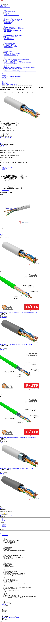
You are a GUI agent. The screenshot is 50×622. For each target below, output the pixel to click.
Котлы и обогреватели (8, 38)
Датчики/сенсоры (7, 26)
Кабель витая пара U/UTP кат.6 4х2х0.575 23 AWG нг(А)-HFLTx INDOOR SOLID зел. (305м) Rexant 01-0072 (18, 312)
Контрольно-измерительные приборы (10, 36)
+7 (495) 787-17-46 (3, 5)
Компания (4, 77)
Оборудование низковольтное (9, 44)
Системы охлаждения (8, 56)
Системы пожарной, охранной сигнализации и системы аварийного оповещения (17, 57)
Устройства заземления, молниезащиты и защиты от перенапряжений (16, 66)
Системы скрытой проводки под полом (10, 60)
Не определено (6, 42)
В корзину (2, 143)
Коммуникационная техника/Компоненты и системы (13, 35)
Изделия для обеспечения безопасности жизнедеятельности (14, 28)
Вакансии (7, 78)
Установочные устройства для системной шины (12, 64)
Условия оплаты (11, 76)
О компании (4, 524)
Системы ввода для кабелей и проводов (11, 55)
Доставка (3, 525)
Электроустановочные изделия (9, 11)
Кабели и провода (7, 10)
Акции (3, 74)
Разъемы (5, 52)
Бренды (3, 73)
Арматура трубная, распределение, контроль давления (13, 19)
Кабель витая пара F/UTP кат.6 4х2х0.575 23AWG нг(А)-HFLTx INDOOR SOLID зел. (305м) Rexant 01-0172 (18, 437)
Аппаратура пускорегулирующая (9, 17)
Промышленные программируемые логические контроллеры (14, 48)
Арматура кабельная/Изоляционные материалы (12, 18)
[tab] (4, 168)
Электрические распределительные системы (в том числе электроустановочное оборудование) (20, 71)
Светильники (6, 13)
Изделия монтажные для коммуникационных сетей (12, 30)
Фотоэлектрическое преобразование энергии (11, 70)
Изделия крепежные (7, 29)
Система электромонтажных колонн (10, 54)
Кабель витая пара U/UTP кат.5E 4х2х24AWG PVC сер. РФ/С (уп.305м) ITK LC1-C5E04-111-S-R (16, 344)
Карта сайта (13, 515)
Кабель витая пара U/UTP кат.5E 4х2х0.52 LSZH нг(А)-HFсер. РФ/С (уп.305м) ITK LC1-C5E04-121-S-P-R (18, 500)
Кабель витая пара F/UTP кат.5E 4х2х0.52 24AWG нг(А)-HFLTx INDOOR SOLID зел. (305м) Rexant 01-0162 (18, 390)
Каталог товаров (5, 9)
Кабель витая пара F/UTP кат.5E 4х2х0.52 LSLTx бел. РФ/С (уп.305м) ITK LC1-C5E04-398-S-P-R (16, 468)
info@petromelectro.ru (3, 6)
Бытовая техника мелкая (8, 22)
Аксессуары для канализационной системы (11, 15)
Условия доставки (5, 76)
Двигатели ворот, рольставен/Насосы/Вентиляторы (12, 27)
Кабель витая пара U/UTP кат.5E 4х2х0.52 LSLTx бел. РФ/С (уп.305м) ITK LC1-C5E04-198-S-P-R (16, 265)
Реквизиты (4, 78)
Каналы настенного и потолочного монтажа (11, 33)
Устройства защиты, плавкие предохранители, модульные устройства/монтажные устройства (19, 67)
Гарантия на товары (17, 76)
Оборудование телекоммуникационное (10, 46)
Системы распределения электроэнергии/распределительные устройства (16, 59)
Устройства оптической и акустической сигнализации (13, 68)
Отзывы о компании (17, 78)
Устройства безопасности (8, 65)
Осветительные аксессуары (8, 47)
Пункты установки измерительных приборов (11, 49)
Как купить (4, 75)
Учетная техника (7, 69)
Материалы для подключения (9, 40)
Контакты (4, 79)
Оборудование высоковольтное (9, 43)
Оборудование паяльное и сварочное (10, 45)
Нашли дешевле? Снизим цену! (5, 137)
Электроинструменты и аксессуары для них (11, 72)
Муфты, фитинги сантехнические (10, 41)
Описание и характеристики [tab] (7, 167)
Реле (5, 12)
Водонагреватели (7, 25)
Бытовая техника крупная (8, 21)
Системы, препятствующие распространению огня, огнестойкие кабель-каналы (17, 62)
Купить (1, 234)
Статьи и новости (5, 519)
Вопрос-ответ (12, 78)
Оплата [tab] (3, 148)
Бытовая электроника (7, 23)
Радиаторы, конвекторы (8, 51)
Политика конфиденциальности (5, 515)
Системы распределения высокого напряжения (12, 58)
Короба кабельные (7, 37)
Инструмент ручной (7, 31)
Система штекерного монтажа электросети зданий (12, 53)
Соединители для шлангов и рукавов (10, 63)
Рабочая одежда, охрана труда (9, 50)
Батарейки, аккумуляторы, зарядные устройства (12, 20)
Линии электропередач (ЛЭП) (9, 39)
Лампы (5, 14)
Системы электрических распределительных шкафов (13, 61)
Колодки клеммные (7, 34)
